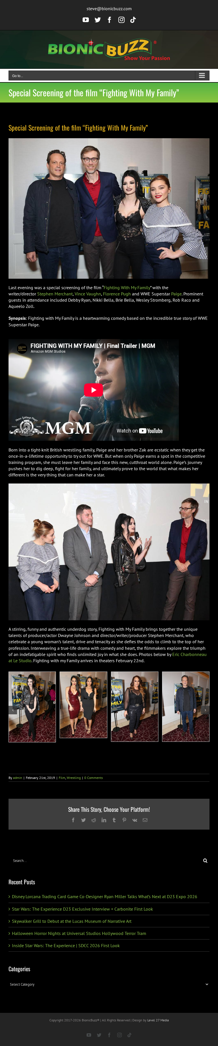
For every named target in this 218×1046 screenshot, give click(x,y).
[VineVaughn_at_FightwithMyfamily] (185, 707)
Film (62, 778)
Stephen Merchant (55, 294)
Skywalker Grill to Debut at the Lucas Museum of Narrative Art (71, 921)
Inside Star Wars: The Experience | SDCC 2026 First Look (66, 945)
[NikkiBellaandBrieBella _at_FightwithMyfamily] (83, 705)
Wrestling (74, 778)
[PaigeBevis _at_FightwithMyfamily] (32, 707)
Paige (176, 294)
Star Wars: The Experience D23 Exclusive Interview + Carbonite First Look (82, 909)
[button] (13, 710)
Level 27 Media (158, 1020)
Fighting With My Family (127, 287)
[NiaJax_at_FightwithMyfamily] (134, 707)
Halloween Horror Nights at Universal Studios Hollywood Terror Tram (79, 933)
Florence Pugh (117, 294)
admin (17, 778)
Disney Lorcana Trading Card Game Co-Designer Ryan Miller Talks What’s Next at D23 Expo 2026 (104, 896)
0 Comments (93, 778)
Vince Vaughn (88, 294)
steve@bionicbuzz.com (109, 8)
